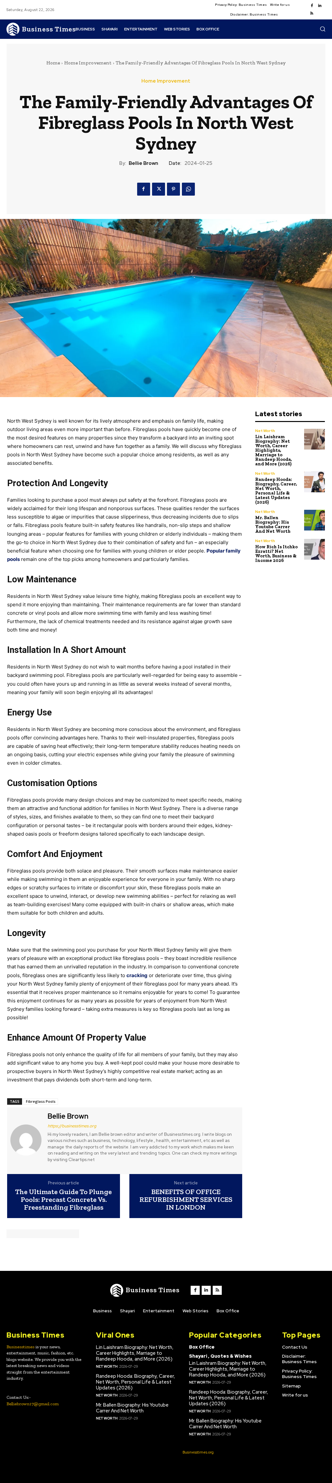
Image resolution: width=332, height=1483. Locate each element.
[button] (323, 29)
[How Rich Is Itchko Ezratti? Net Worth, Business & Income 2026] (314, 549)
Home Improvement (88, 63)
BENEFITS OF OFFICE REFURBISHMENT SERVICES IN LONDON (185, 1200)
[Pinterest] (173, 189)
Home (53, 63)
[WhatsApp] (188, 189)
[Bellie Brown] (26, 1140)
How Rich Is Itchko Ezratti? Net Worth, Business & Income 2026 (276, 553)
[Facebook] (312, 6)
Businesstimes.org (198, 1452)
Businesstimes (20, 1347)
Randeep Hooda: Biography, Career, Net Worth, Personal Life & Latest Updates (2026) (276, 491)
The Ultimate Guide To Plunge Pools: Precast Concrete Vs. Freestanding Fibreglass (63, 1200)
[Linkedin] (320, 6)
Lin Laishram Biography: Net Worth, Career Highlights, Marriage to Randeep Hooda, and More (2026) (273, 450)
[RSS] (312, 13)
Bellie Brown (143, 163)
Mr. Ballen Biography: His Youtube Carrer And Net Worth (272, 524)
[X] (158, 189)
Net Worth (265, 431)
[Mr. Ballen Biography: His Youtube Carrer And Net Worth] (314, 520)
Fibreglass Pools (40, 1101)
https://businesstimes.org (72, 1126)
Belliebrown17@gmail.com (32, 1404)
